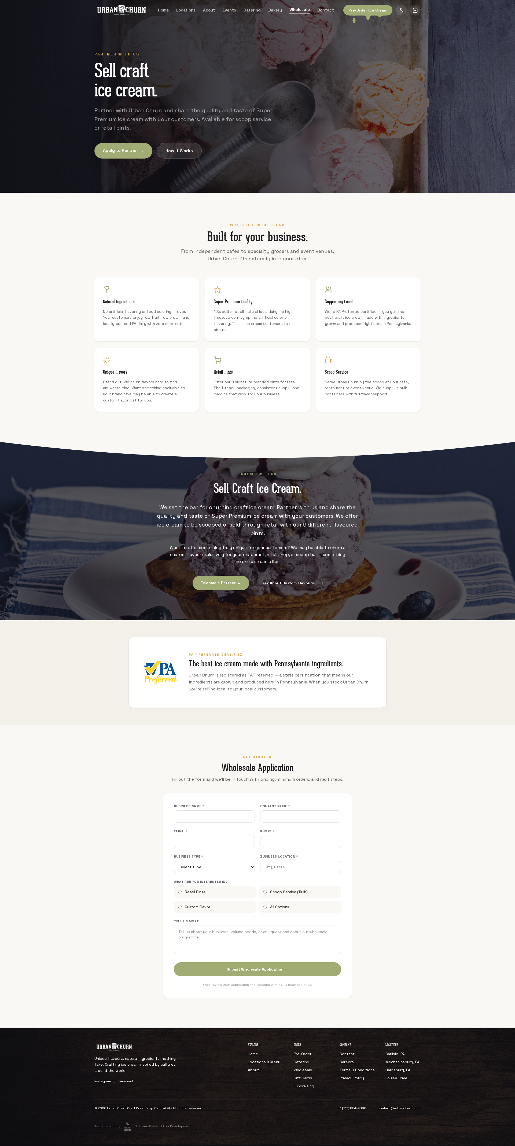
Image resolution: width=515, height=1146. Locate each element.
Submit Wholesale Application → (257, 969)
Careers (347, 1061)
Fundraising (304, 1086)
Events (229, 10)
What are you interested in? (201, 882)
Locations (186, 10)
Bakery (275, 10)
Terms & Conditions (357, 1070)
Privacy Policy (352, 1078)
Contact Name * (275, 806)
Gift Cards (303, 1078)
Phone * (267, 831)
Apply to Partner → (123, 150)
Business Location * (279, 856)
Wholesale (299, 9)
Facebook (126, 1081)
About (209, 10)
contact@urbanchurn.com (399, 1108)
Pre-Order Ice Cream (367, 10)
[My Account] (401, 10)
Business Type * (188, 856)
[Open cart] (415, 10)
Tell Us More (186, 921)
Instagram (102, 1081)
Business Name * (189, 806)
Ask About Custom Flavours (288, 583)
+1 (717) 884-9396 (352, 1108)
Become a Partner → (221, 582)
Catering (252, 10)
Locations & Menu (264, 1061)
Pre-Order (302, 1053)
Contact (325, 10)
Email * (180, 831)
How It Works (179, 150)
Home (163, 10)
